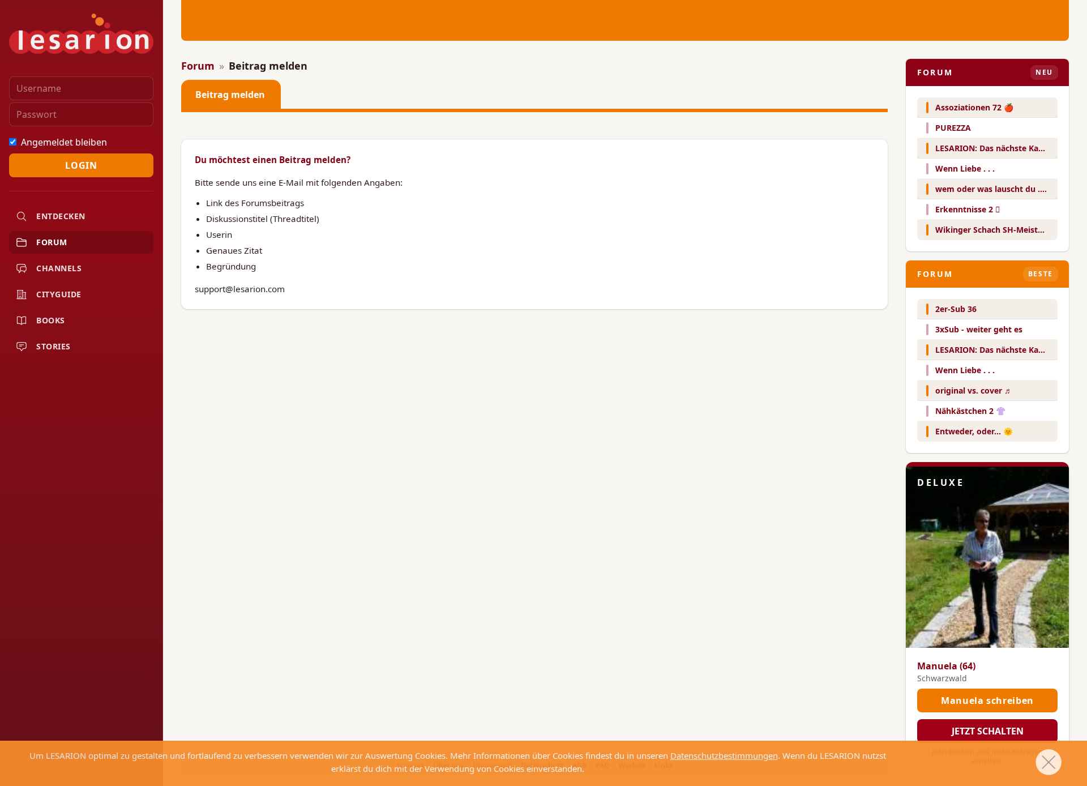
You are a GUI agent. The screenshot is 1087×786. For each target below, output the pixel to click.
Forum (198, 65)
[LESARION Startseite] (81, 34)
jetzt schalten (988, 731)
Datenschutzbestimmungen (724, 755)
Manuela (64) (946, 666)
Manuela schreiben (987, 700)
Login (81, 165)
